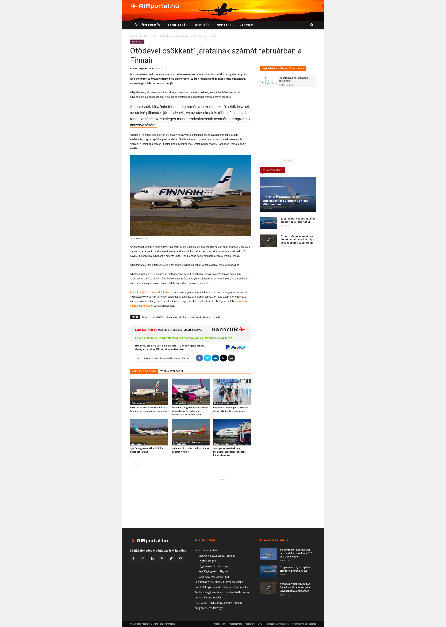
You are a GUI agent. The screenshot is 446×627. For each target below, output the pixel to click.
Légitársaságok (147, 35)
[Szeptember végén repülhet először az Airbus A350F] (268, 223)
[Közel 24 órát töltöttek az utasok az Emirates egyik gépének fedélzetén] (149, 392)
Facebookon (190, 338)
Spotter (224, 25)
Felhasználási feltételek (277, 623)
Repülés (202, 25)
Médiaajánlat (235, 623)
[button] (312, 25)
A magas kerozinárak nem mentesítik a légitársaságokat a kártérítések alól (229, 452)
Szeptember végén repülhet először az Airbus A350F (297, 220)
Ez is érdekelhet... (272, 170)
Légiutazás (177, 25)
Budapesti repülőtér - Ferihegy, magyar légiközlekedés (190, 443)
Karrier (246, 25)
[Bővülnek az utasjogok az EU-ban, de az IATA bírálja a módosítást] (232, 392)
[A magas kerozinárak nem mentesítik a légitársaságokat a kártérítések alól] (232, 432)
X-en (228, 338)
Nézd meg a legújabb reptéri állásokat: (179, 329)
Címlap (133, 35)
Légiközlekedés (146, 25)
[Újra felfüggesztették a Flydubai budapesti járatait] (149, 432)
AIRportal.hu (146, 68)
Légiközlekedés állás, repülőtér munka (283, 68)
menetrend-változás (200, 317)
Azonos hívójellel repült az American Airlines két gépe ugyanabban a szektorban (297, 239)
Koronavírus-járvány (176, 317)
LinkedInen (209, 338)
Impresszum (219, 623)
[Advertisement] (223, 503)
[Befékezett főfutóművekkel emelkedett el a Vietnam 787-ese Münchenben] (288, 194)
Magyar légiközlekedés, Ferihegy (216, 555)
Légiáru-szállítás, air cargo (213, 566)
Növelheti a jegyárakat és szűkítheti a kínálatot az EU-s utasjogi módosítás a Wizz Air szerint (190, 411)
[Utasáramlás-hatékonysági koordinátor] (269, 81)
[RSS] (161, 558)
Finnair (145, 317)
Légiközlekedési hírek (207, 550)
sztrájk (216, 317)
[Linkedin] (152, 558)
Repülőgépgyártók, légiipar (213, 571)
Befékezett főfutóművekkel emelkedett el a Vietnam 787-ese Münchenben (285, 200)
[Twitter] (171, 558)
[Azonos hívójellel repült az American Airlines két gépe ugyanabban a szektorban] (268, 240)
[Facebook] (133, 558)
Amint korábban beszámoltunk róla (150, 292)
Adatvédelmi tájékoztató (304, 623)
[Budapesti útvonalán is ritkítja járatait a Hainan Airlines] (191, 432)
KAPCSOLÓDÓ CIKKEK (144, 371)
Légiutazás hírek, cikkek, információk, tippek (219, 581)
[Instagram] (142, 558)
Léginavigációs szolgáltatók (213, 576)
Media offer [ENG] (254, 623)
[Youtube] (180, 558)
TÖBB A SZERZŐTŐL (171, 371)
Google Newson (168, 338)
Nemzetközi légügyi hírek (225, 403)
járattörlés (158, 317)
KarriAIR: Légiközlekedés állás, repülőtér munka (221, 587)
